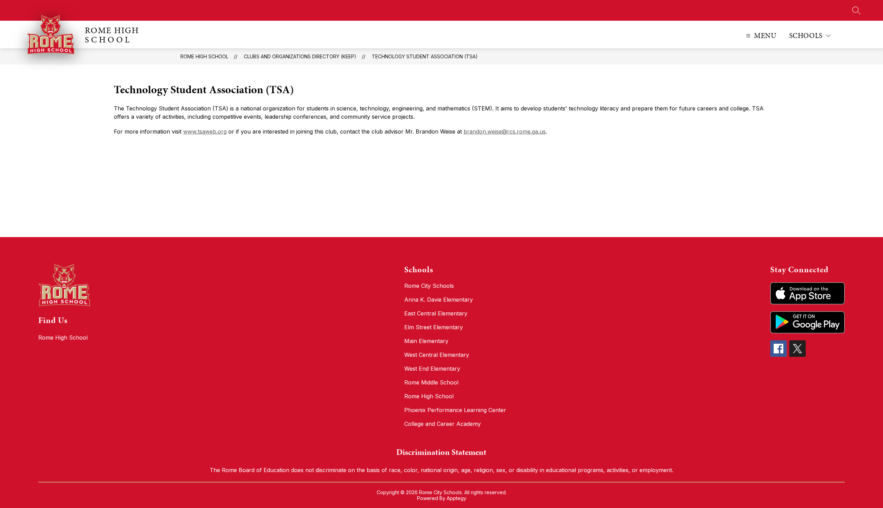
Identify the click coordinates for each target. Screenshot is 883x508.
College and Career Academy (442, 423)
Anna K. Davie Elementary (438, 299)
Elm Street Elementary (433, 327)
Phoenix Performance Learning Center (455, 410)
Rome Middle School (431, 382)
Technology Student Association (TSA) (425, 56)
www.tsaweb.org (205, 131)
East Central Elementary (435, 313)
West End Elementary (432, 368)
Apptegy (456, 498)
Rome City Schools (429, 285)
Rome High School (204, 56)
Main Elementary (426, 341)
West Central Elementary (436, 354)
